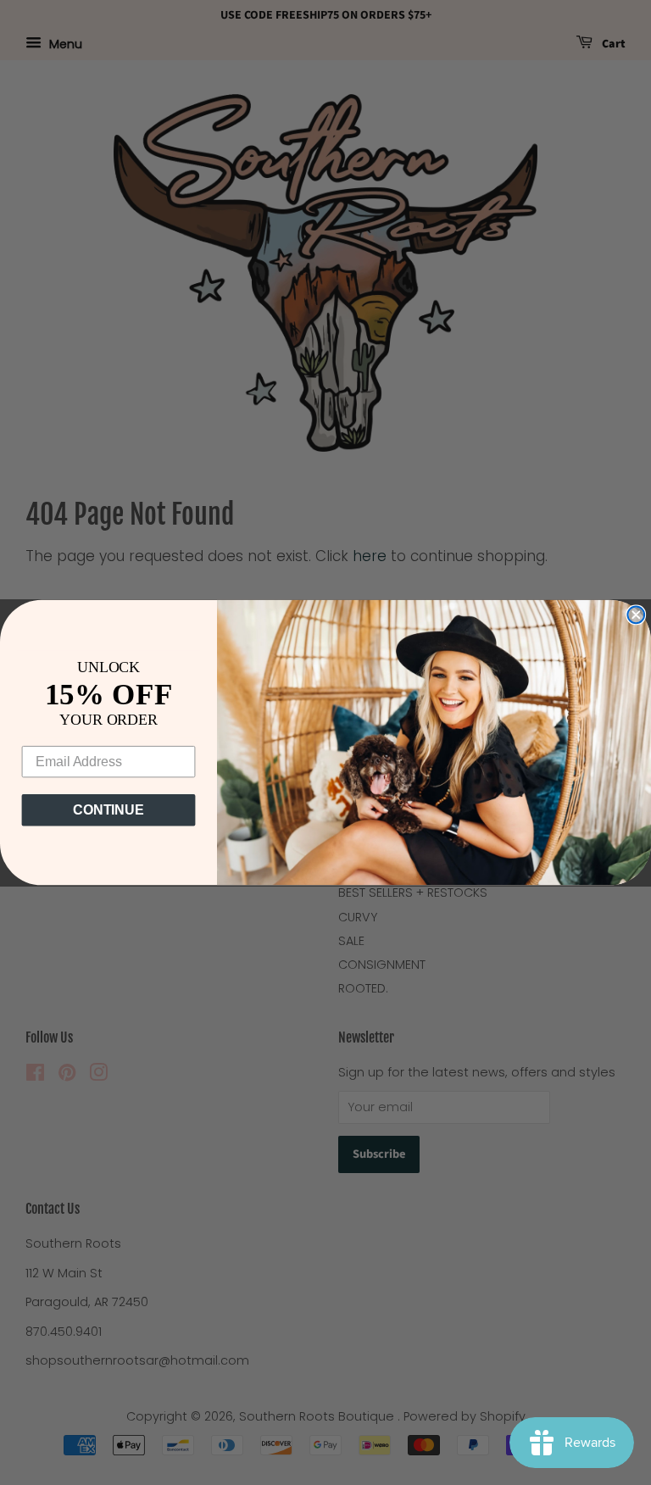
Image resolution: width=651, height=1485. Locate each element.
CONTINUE (108, 810)
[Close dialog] (635, 614)
